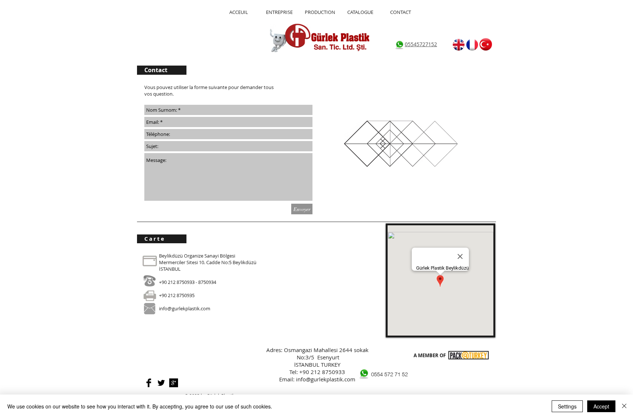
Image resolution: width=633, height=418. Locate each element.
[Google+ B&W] (173, 382)
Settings (567, 406)
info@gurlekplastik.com (184, 308)
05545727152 (421, 44)
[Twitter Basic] (161, 382)
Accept (601, 406)
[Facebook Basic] (148, 382)
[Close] (624, 406)
